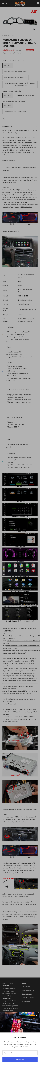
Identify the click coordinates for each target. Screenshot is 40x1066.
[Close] (37, 1015)
